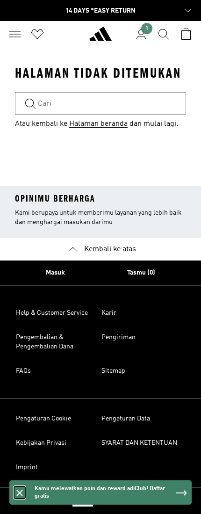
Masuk (55, 272)
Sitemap (113, 371)
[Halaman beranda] (100, 38)
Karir (108, 313)
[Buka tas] (186, 34)
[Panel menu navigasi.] (15, 34)
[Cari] (163, 34)
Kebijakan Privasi (41, 443)
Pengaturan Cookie (43, 418)
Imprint (27, 467)
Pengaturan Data (125, 418)
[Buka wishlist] (37, 34)
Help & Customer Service (52, 313)
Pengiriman (118, 337)
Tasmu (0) (141, 272)
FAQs (23, 371)
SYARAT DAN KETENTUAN (139, 443)
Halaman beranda (98, 124)
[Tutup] (19, 492)
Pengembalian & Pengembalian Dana (44, 342)
